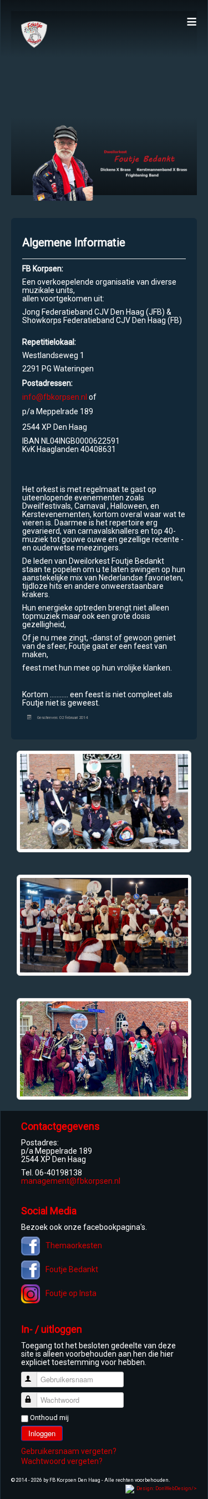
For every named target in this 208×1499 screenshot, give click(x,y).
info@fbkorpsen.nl (54, 397)
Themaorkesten (73, 1245)
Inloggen (41, 1433)
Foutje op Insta (71, 1293)
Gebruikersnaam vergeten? (68, 1451)
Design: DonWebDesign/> (166, 1488)
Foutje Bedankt (71, 1269)
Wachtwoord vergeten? (62, 1461)
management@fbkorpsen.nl (70, 1181)
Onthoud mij (49, 1417)
